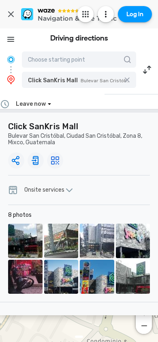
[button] (79, 80)
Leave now (31, 103)
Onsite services (44, 190)
